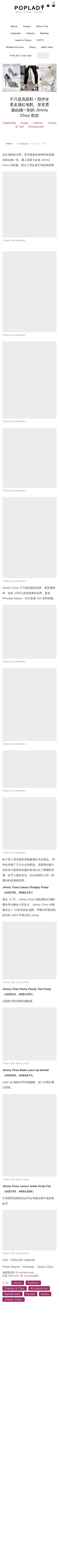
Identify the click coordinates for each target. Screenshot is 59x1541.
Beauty (14, 26)
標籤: (6, 1282)
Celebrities (15, 33)
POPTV (40, 40)
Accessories (35, 126)
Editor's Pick (42, 26)
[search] (53, 3)
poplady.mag (26, 1272)
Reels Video (47, 47)
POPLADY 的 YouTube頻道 (23, 1275)
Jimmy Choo (13, 1299)
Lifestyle (30, 33)
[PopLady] (29, 9)
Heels (45, 1293)
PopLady (24, 143)
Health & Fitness (23, 40)
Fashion (27, 26)
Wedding (44, 33)
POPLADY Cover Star (20, 55)
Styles (24, 122)
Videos (32, 47)
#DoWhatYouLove (15, 47)
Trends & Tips (15, 1288)
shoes (18, 1282)
